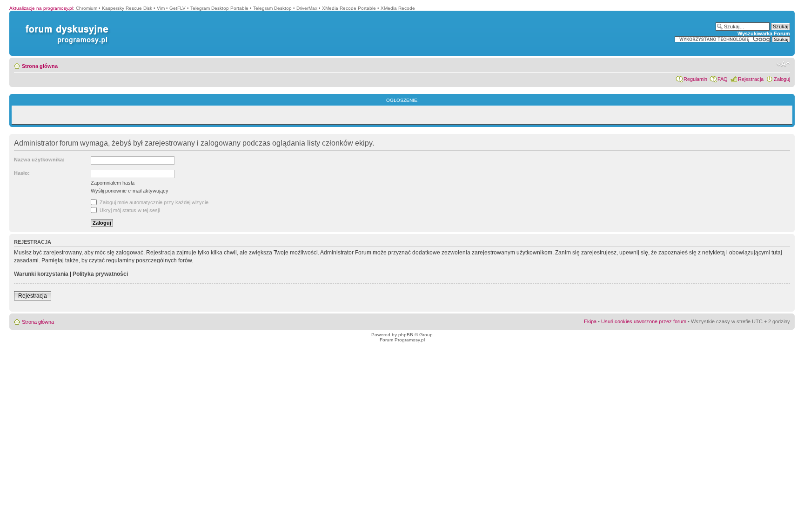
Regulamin (695, 79)
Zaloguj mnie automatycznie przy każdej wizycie (153, 202)
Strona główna (40, 66)
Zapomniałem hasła (112, 183)
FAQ (722, 79)
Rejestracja (751, 79)
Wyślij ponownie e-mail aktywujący (129, 190)
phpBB (405, 334)
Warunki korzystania (41, 274)
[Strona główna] (65, 25)
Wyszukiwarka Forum (763, 33)
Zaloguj (782, 79)
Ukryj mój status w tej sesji (129, 210)
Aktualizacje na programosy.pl (41, 8)
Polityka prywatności (100, 274)
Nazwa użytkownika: (39, 159)
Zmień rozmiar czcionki (783, 64)
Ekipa (590, 321)
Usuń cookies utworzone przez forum (643, 321)
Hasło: (22, 173)
